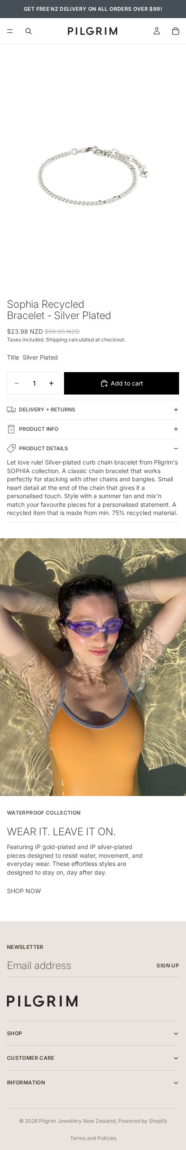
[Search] (28, 31)
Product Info (38, 429)
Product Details (43, 448)
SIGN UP (168, 965)
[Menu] (10, 31)
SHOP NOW (24, 890)
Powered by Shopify (142, 1121)
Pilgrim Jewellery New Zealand (77, 1121)
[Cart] (175, 31)
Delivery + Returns (47, 409)
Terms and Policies (93, 1138)
